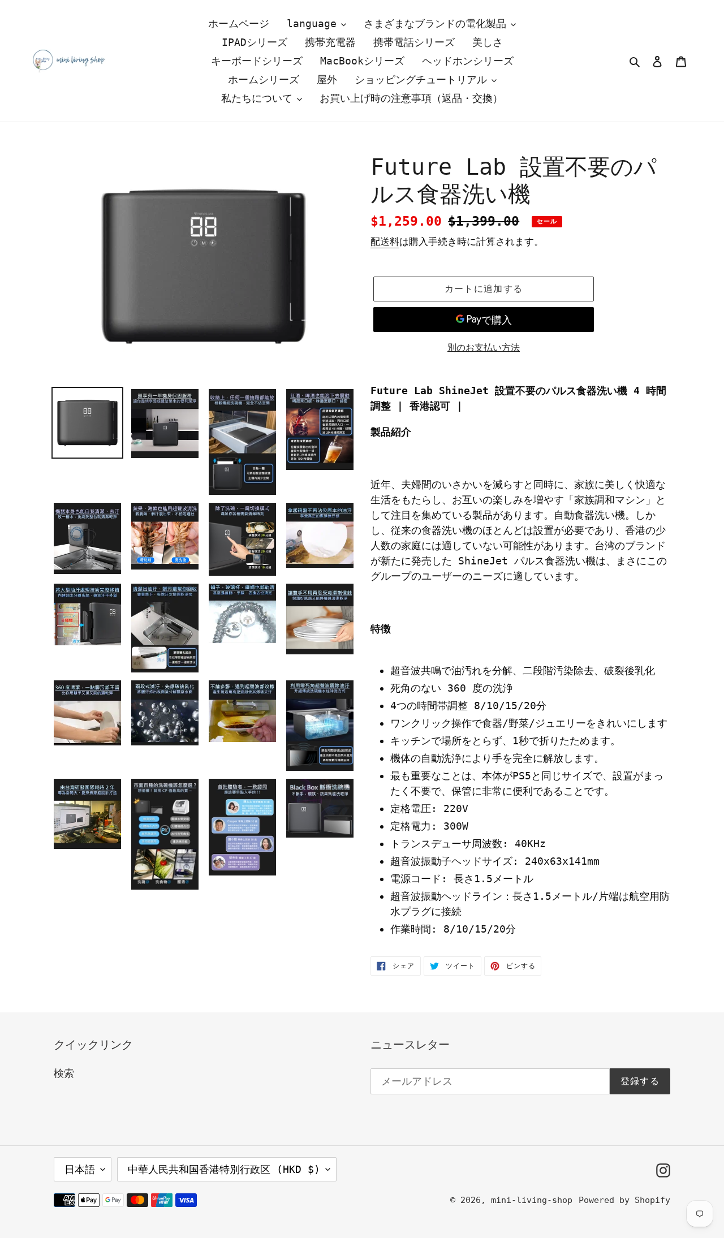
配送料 (384, 241)
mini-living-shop (531, 1200)
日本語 (79, 1169)
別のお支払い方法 (483, 347)
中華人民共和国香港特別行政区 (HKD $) (224, 1169)
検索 (64, 1073)
